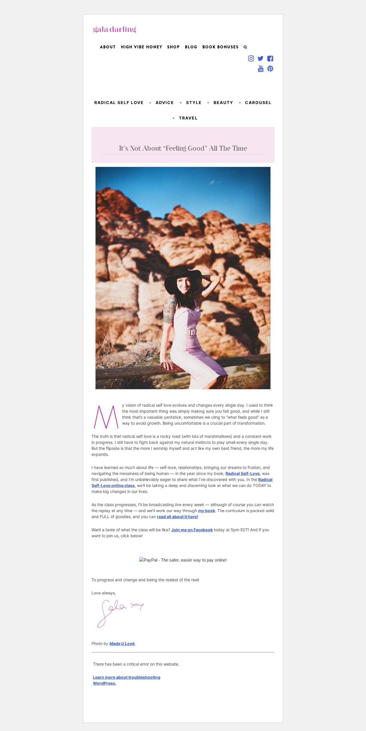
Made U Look (122, 643)
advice (165, 102)
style (194, 102)
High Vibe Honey (141, 47)
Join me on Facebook (192, 529)
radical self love (119, 102)
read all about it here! (177, 516)
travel (188, 117)
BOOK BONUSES (220, 47)
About (108, 47)
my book (206, 510)
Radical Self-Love (243, 473)
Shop (173, 47)
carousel (258, 102)
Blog (191, 47)
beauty (223, 102)
